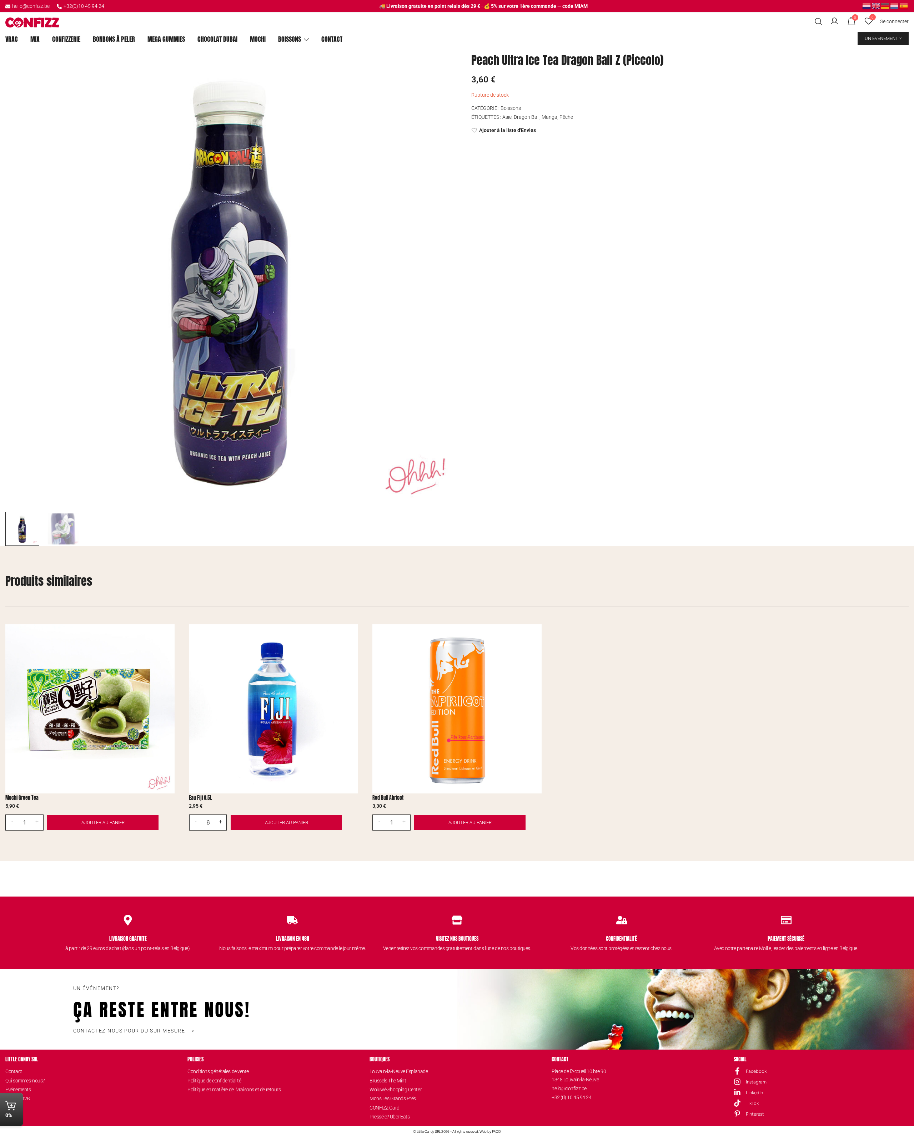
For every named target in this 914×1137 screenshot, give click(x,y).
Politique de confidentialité (214, 1080)
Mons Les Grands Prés (393, 1098)
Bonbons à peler (114, 39)
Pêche (566, 117)
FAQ (9, 1117)
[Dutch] (867, 6)
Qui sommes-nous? (25, 1080)
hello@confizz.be (31, 6)
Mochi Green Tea (22, 798)
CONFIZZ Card (385, 1108)
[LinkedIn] (737, 1092)
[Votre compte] (834, 21)
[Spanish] (904, 6)
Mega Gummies (166, 39)
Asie (507, 117)
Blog (10, 1108)
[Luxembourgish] (894, 6)
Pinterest (755, 1114)
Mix (35, 39)
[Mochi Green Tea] (90, 708)
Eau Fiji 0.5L (200, 798)
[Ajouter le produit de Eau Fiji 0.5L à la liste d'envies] (352, 636)
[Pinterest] (737, 1113)
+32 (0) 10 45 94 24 (571, 1097)
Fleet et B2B (17, 1098)
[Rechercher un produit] (818, 21)
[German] (885, 6)
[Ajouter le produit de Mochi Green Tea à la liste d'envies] (168, 636)
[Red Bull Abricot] (457, 708)
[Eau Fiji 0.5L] (273, 708)
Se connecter (894, 21)
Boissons (289, 39)
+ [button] (37, 822)
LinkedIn (754, 1092)
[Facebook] (737, 1071)
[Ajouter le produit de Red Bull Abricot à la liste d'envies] (535, 636)
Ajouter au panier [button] (103, 822)
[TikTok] (737, 1103)
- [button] (12, 822)
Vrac (11, 39)
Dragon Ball (526, 117)
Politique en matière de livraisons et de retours (234, 1089)
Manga (549, 117)
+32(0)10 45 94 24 (84, 6)
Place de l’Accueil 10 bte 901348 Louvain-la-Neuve (579, 1075)
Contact (331, 39)
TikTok (752, 1103)
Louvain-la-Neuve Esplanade (399, 1071)
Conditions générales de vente (218, 1071)
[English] (876, 6)
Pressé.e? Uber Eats (390, 1117)
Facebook (756, 1071)
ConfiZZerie (66, 39)
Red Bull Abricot (387, 798)
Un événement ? (883, 38)
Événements (18, 1089)
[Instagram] (737, 1081)
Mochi (258, 39)
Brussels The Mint (388, 1080)
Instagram (756, 1082)
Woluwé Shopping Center (396, 1089)
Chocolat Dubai (217, 39)
